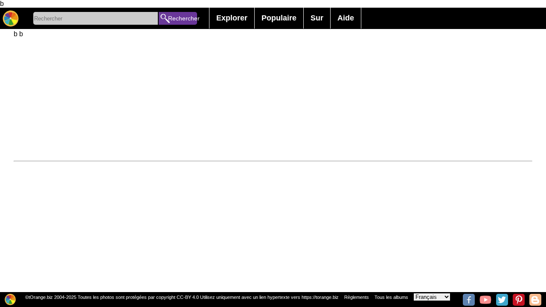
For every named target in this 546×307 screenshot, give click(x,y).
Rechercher (182, 18)
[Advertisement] (270, 97)
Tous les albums (391, 297)
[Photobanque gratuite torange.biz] (10, 18)
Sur (317, 18)
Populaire (278, 18)
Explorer (231, 18)
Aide (345, 18)
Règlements (356, 297)
